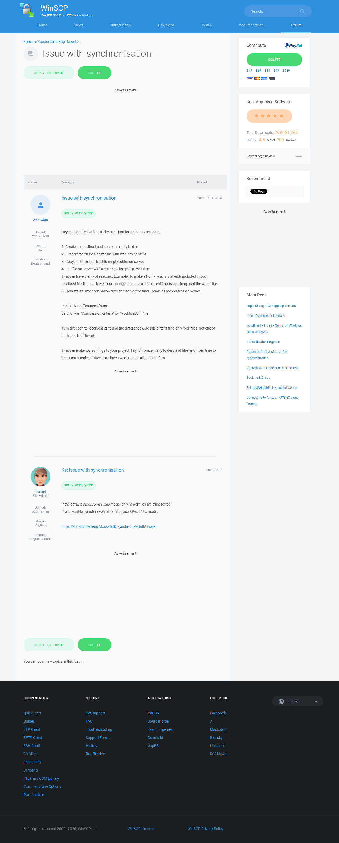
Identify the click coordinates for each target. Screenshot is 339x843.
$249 (286, 71)
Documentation (251, 25)
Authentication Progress (263, 342)
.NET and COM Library (41, 778)
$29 (258, 71)
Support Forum (98, 737)
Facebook (218, 713)
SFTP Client (33, 737)
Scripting (31, 770)
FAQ (89, 721)
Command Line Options (42, 786)
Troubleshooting (99, 729)
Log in (94, 73)
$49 (267, 71)
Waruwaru (40, 220)
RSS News (218, 753)
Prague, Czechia (40, 539)
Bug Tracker (95, 753)
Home (42, 25)
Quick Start (32, 713)
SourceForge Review (261, 156)
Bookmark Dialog (258, 378)
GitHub (153, 713)
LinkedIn (217, 745)
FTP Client (32, 729)
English (293, 701)
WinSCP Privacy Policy (205, 828)
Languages (32, 762)
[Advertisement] (125, 130)
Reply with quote (78, 213)
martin (39, 491)
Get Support (95, 713)
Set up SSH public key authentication (272, 388)
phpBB (153, 745)
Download (166, 25)
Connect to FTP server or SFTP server (272, 368)
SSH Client (32, 745)
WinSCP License (141, 828)
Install (206, 25)
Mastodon (218, 729)
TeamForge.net (160, 729)
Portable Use (34, 794)
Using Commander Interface (266, 316)
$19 (249, 71)
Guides (29, 721)
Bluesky (216, 737)
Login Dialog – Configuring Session (271, 306)
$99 (276, 71)
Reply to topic (48, 73)
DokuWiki (155, 737)
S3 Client (31, 753)
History (91, 745)
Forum (296, 25)
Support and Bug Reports (58, 41)
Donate (274, 59)
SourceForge (158, 721)
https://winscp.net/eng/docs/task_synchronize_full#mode (108, 526)
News (78, 25)
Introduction (121, 25)
